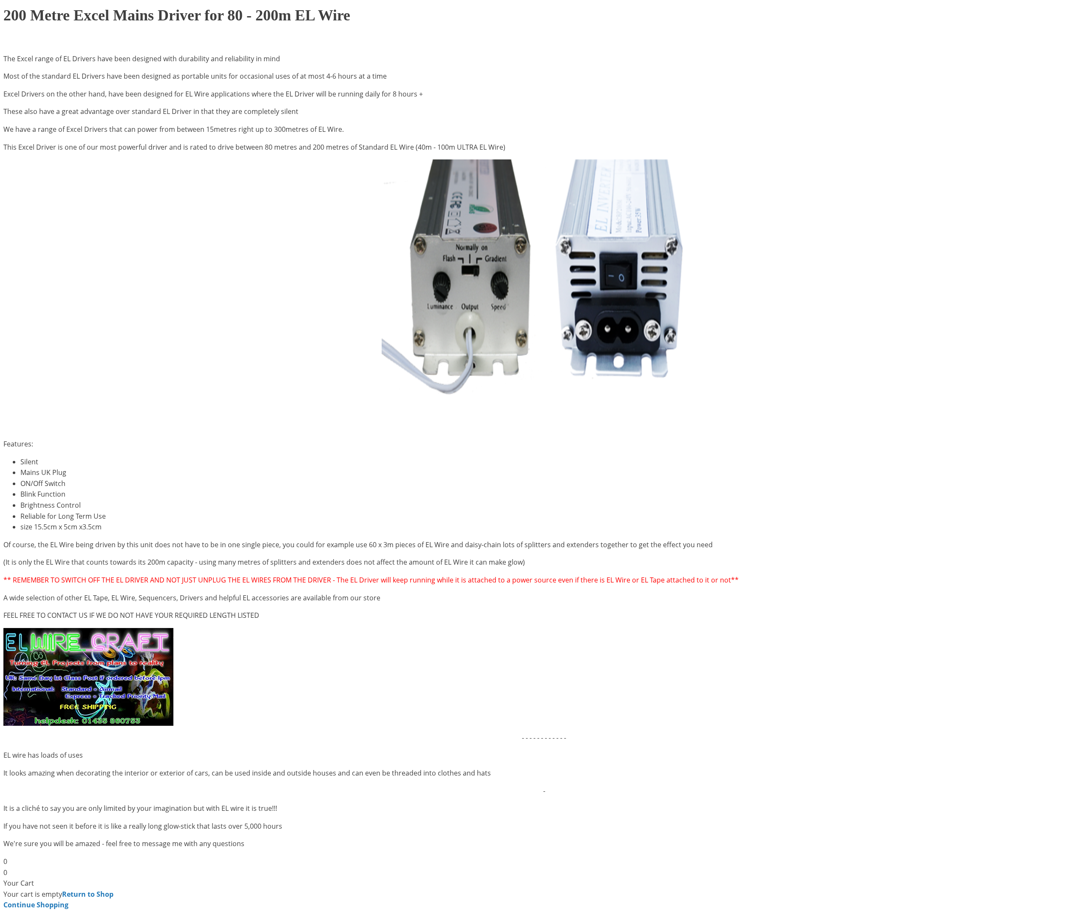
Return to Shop (87, 894)
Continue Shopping (35, 904)
